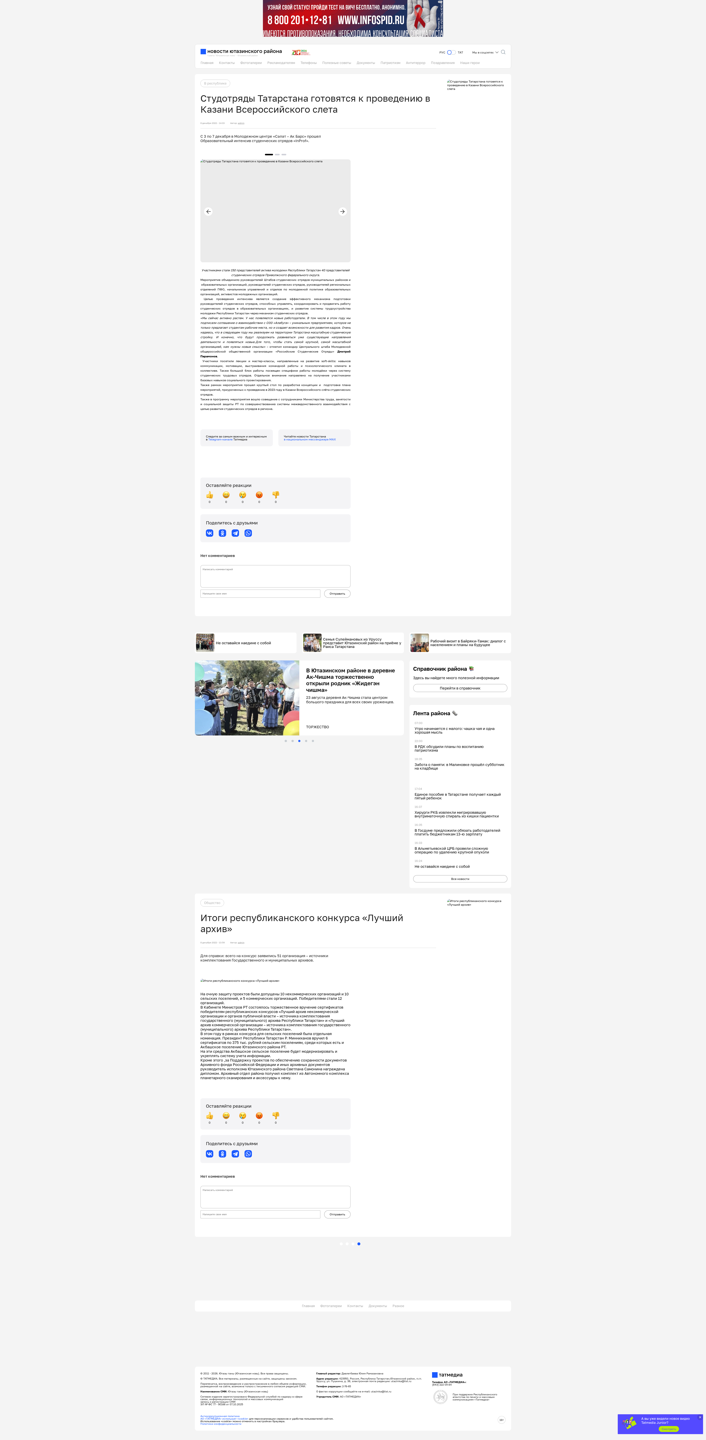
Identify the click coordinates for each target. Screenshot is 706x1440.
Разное (398, 1306)
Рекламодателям (281, 63)
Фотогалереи (251, 63)
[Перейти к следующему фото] (342, 211)
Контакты (227, 63)
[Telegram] (235, 533)
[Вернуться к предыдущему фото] (208, 211)
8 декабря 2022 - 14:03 (212, 123)
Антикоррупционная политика (220, 1416)
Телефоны (309, 63)
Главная (207, 63)
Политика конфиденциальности (220, 1423)
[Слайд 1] (286, 741)
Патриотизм (390, 63)
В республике (215, 83)
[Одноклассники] (222, 533)
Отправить (337, 593)
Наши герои (470, 63)
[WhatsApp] (248, 533)
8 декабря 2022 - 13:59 (212, 942)
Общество (212, 903)
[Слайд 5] (313, 741)
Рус (442, 52)
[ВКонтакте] (209, 533)
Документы (366, 63)
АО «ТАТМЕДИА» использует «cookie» (224, 1418)
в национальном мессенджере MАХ (310, 439)
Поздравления (443, 63)
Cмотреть (669, 1429)
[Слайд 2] (292, 741)
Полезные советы (336, 63)
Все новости (460, 879)
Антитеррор (415, 63)
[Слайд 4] (306, 741)
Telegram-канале (220, 439)
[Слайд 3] (299, 741)
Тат (460, 52)
